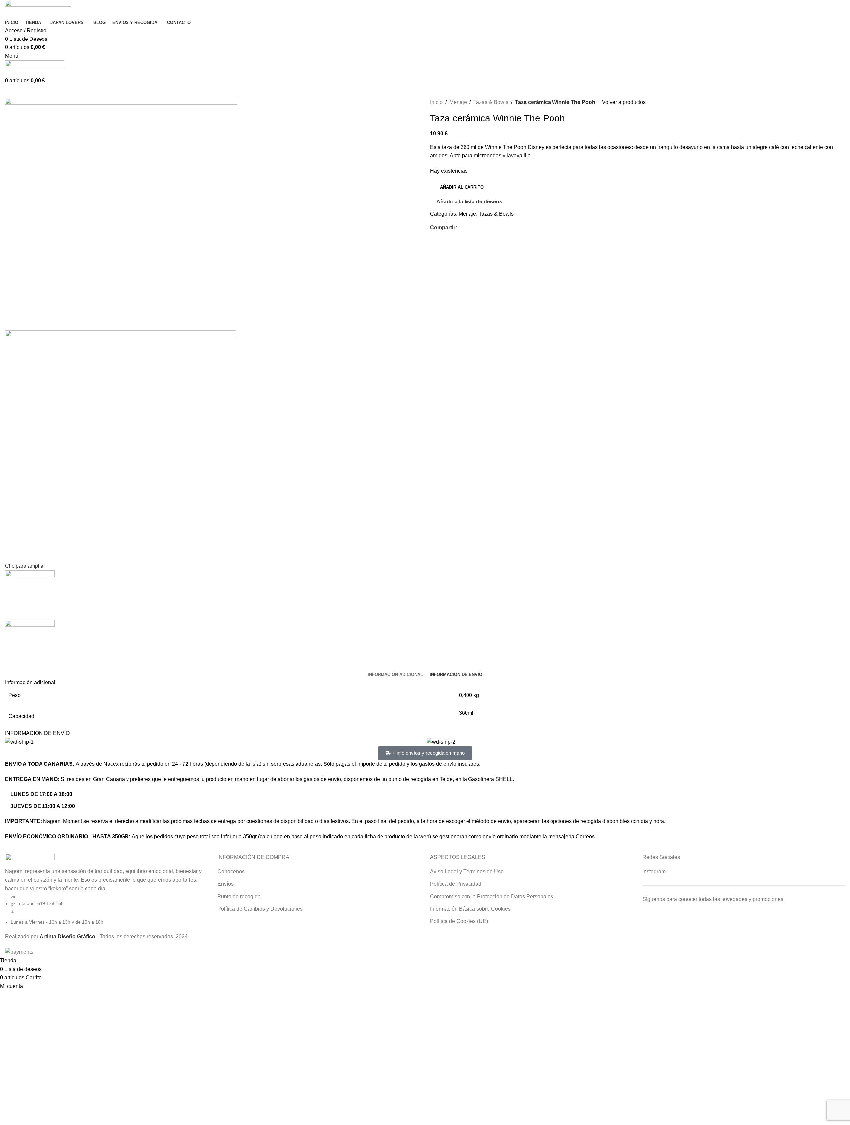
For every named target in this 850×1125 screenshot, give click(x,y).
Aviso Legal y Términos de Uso (467, 871)
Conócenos (231, 871)
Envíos (225, 884)
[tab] (395, 675)
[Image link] (30, 860)
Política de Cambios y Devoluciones (260, 909)
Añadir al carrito (462, 187)
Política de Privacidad (455, 884)
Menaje (458, 102)
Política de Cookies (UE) (459, 921)
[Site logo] (38, 8)
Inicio (436, 102)
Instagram (654, 871)
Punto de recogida (239, 896)
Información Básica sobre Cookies (470, 909)
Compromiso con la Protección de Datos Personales (491, 896)
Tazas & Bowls (490, 102)
